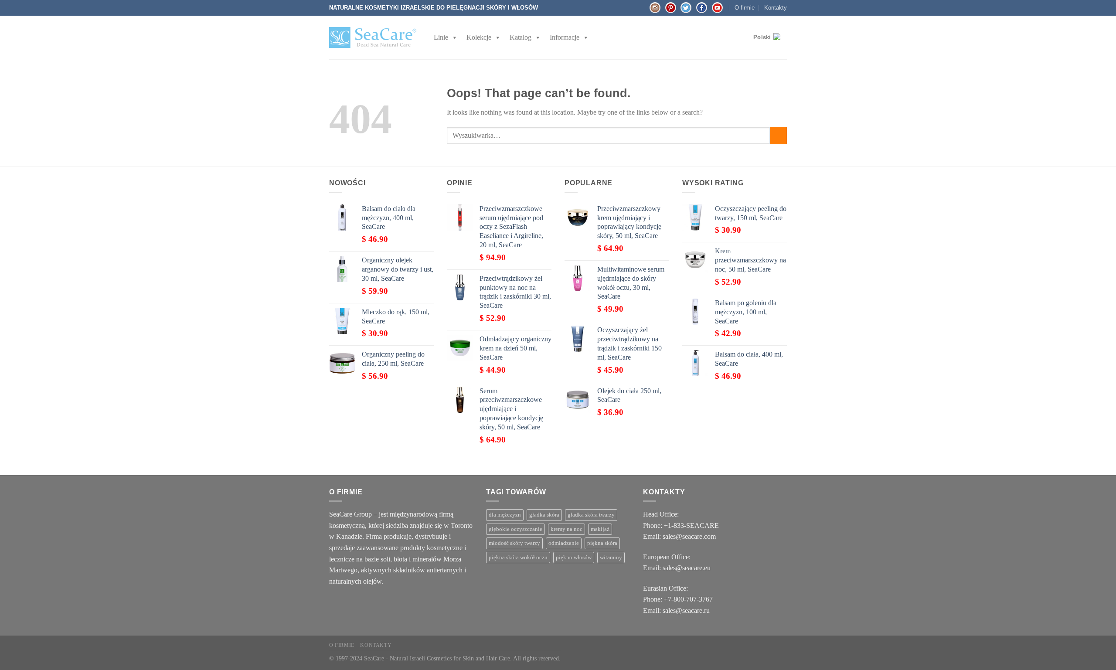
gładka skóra (544, 515)
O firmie (745, 7)
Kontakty (775, 7)
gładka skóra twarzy (591, 515)
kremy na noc (566, 529)
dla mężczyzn (505, 515)
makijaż (600, 529)
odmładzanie (563, 543)
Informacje (564, 37)
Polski (762, 37)
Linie (441, 37)
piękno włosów (574, 557)
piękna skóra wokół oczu (518, 557)
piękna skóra (602, 543)
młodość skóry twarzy (514, 543)
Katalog (520, 37)
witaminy (611, 557)
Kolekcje (478, 37)
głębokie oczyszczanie (515, 529)
